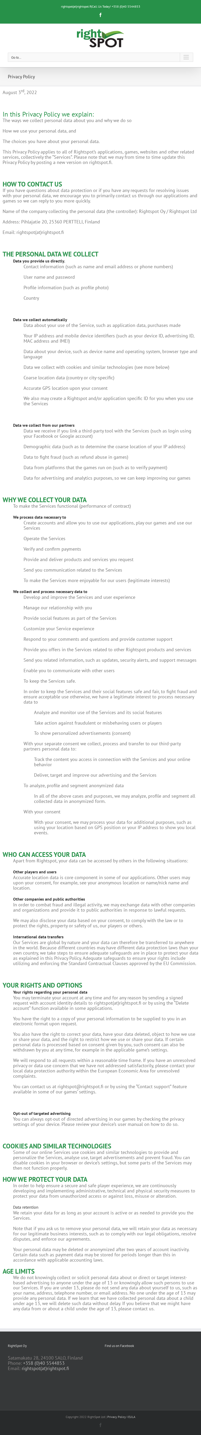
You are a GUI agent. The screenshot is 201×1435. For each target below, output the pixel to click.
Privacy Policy (116, 1417)
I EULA (131, 1417)
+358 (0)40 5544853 (44, 1363)
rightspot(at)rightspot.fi (45, 1368)
